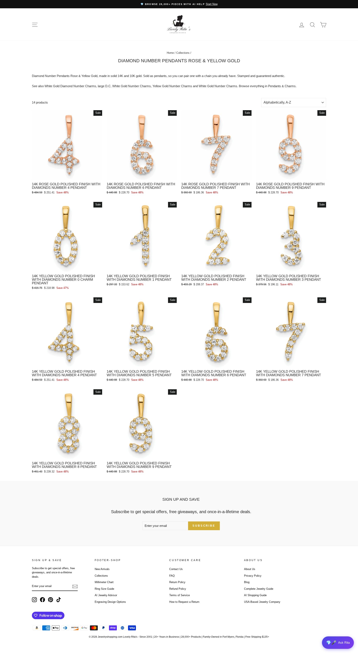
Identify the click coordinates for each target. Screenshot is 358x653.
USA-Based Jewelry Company (262, 601)
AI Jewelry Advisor (106, 595)
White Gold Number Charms (218, 86)
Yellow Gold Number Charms (172, 86)
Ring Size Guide (104, 588)
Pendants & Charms (282, 86)
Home (170, 52)
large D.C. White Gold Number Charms (124, 86)
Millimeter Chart (104, 582)
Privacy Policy (252, 575)
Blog (246, 582)
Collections (183, 52)
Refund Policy (177, 588)
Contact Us (176, 569)
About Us (249, 569)
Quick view (67, 175)
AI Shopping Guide (255, 595)
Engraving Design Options (110, 601)
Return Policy (177, 582)
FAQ (172, 575)
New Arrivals (102, 569)
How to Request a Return (184, 601)
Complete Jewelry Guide (258, 588)
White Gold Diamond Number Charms (70, 86)
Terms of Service (179, 595)
